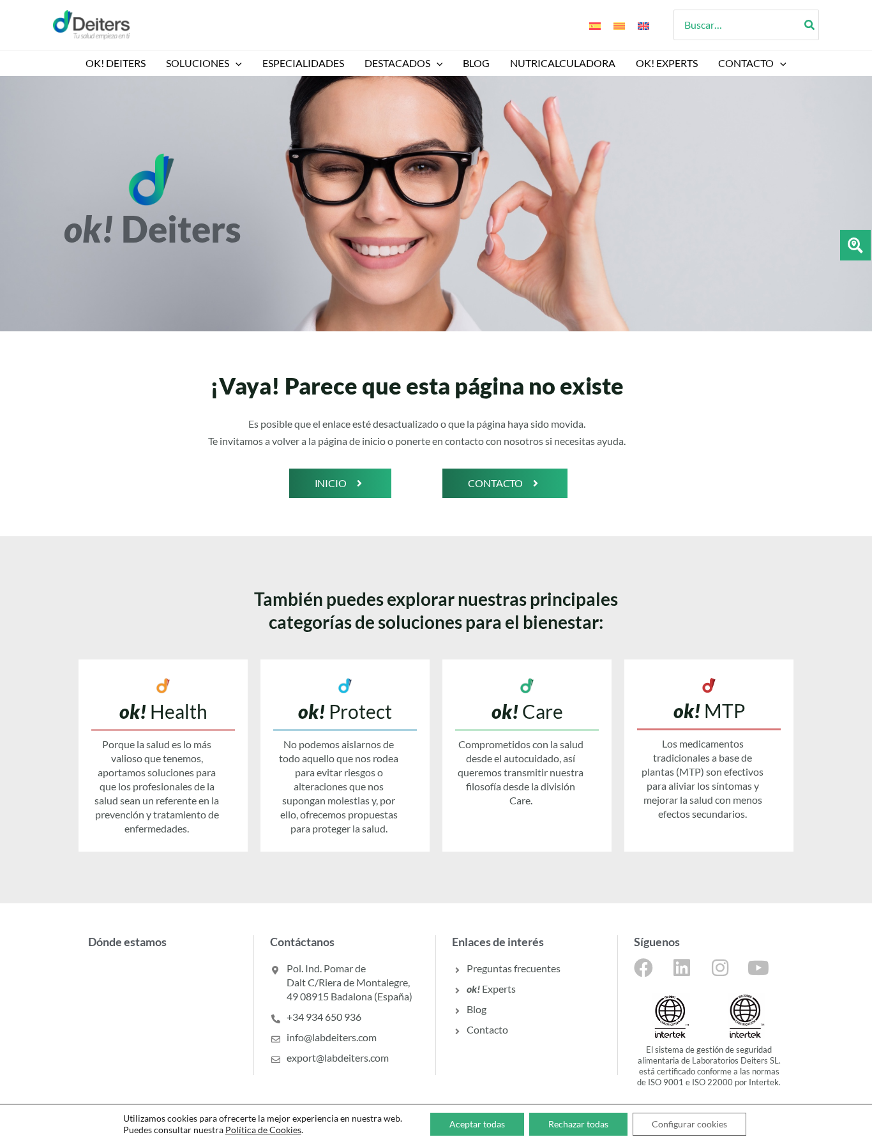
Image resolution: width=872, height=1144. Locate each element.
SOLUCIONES (197, 63)
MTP (709, 710)
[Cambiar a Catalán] (619, 25)
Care (527, 711)
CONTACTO (746, 63)
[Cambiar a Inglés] (643, 25)
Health (163, 711)
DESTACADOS (397, 63)
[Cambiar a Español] (595, 25)
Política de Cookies (263, 1129)
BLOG (476, 63)
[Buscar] (810, 25)
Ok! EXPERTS (667, 63)
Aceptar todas (477, 1123)
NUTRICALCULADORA (562, 63)
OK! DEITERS (116, 63)
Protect (345, 711)
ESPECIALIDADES (303, 63)
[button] (235, 63)
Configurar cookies (689, 1123)
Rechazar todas (578, 1123)
